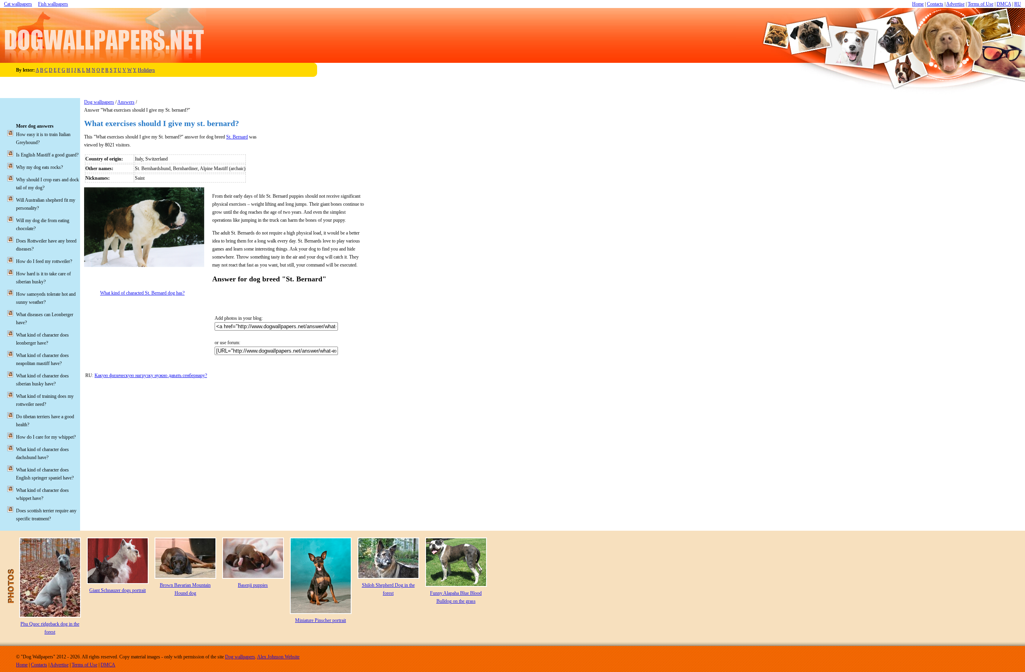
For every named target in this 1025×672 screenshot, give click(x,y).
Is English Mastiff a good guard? (47, 155)
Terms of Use (980, 4)
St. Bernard (237, 137)
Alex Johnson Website (278, 657)
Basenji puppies (253, 585)
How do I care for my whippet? (46, 437)
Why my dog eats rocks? (39, 167)
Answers (126, 102)
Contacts (935, 4)
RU (1017, 4)
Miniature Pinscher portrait (320, 620)
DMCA (1004, 4)
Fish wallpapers (53, 4)
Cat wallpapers (18, 4)
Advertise (955, 4)
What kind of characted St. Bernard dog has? (142, 293)
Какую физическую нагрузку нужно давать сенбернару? (150, 375)
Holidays (146, 70)
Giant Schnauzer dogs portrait (117, 590)
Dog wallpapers (99, 102)
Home (918, 4)
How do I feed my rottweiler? (44, 261)
